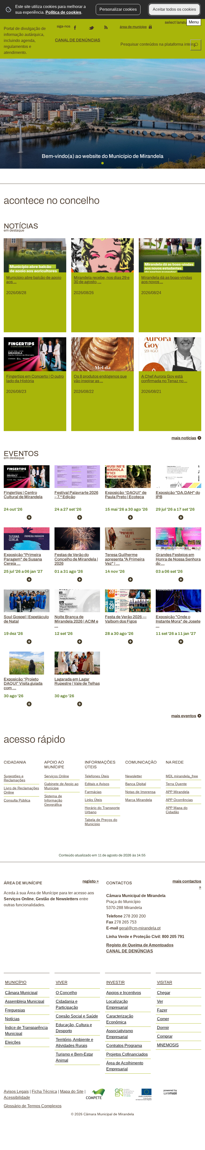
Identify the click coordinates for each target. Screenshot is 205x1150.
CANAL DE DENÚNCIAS (77, 40)
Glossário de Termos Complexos (33, 1106)
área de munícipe (133, 27)
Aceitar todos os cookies (174, 9)
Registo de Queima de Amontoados (140, 945)
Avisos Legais (16, 1091)
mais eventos (183, 716)
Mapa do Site (72, 1091)
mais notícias (184, 438)
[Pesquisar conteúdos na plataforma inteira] (195, 44)
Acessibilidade (17, 1097)
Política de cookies (63, 12)
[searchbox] (158, 44)
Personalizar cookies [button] (118, 9)
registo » (90, 881)
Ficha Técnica (44, 1091)
